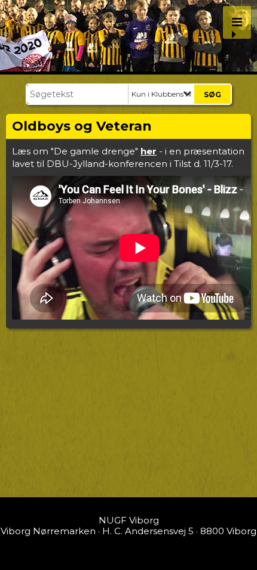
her (148, 151)
